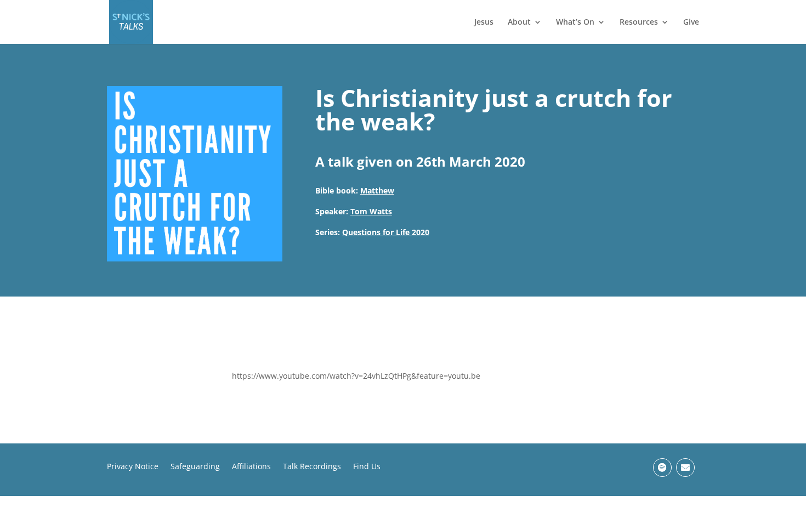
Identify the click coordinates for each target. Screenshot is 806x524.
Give (691, 22)
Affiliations (251, 467)
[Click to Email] (685, 467)
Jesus (483, 22)
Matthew (377, 190)
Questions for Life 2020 (385, 232)
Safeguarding (195, 467)
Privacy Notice (132, 467)
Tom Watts (371, 211)
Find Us (367, 467)
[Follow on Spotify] (662, 467)
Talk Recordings (312, 467)
